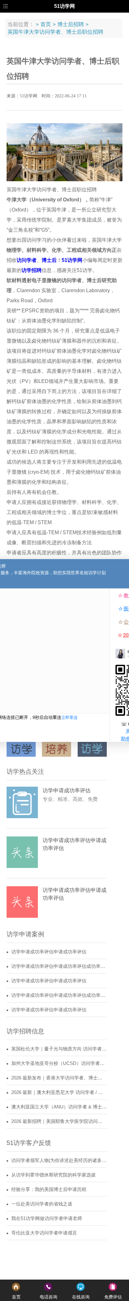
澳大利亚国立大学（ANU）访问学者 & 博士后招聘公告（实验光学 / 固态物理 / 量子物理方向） (59, 1106)
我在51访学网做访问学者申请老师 (46, 1218)
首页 (45, 24)
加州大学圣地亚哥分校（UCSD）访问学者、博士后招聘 (59, 1063)
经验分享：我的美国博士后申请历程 (48, 1189)
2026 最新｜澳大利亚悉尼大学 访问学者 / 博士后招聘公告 (59, 1092)
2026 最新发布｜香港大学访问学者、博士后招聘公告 (59, 1077)
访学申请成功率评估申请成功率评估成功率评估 (59, 966)
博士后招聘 (70, 24)
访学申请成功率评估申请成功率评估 (48, 951)
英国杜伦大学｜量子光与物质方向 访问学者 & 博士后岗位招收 (59, 1048)
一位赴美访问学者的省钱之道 (41, 1203)
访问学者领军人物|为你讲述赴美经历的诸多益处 (59, 1160)
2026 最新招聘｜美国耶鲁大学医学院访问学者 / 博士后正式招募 (59, 1121)
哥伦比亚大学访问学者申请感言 (44, 1232)
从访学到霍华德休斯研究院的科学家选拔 (53, 1174)
